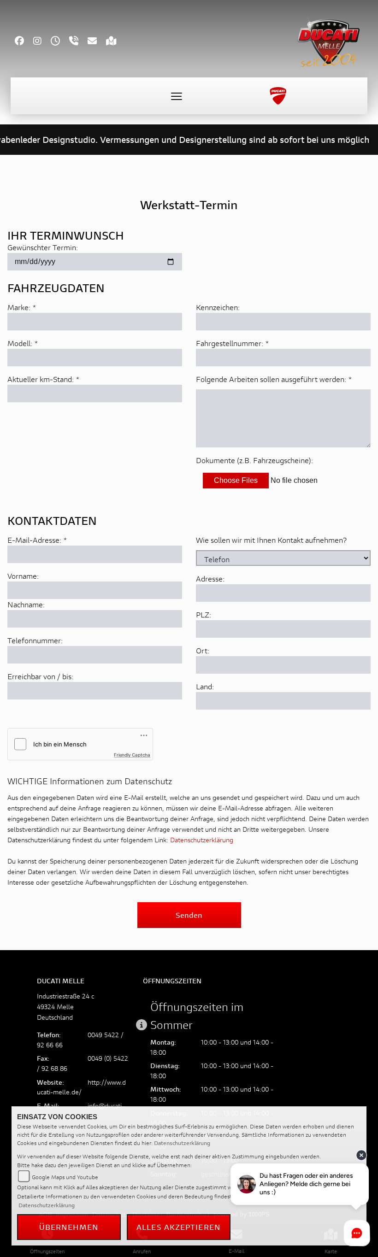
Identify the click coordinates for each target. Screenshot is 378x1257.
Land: (205, 686)
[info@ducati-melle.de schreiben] (97, 41)
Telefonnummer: (35, 640)
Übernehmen (69, 1227)
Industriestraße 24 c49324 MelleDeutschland (65, 1007)
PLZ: (203, 614)
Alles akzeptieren (178, 1227)
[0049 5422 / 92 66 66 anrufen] (78, 41)
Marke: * (21, 307)
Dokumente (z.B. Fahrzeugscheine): (254, 460)
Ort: (202, 650)
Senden (189, 915)
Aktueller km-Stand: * (43, 379)
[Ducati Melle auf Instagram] (42, 41)
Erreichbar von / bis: (40, 676)
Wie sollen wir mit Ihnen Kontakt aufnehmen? (271, 540)
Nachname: (26, 604)
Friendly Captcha (132, 755)
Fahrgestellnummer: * (232, 343)
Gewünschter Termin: (42, 247)
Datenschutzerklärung (201, 839)
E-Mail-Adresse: (37, 540)
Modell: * (22, 343)
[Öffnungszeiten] (60, 41)
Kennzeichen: (218, 307)
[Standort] (116, 41)
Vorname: (23, 576)
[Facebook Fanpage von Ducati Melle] (24, 41)
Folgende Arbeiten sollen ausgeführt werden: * (274, 379)
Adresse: (210, 578)
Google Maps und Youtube (65, 1177)
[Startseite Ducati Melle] (328, 39)
